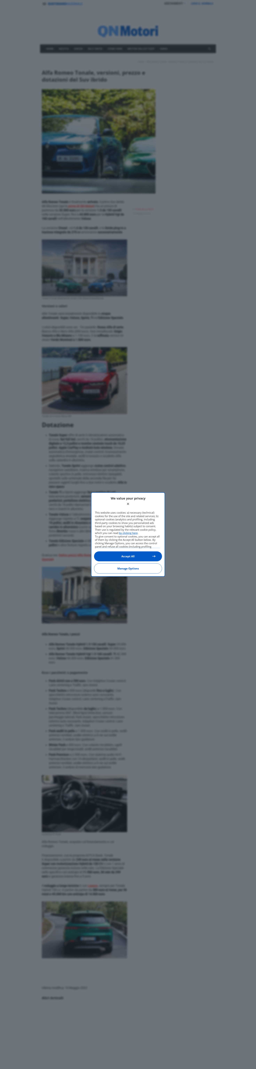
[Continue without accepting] (128, 503)
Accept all (128, 556)
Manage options (128, 568)
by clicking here (128, 533)
